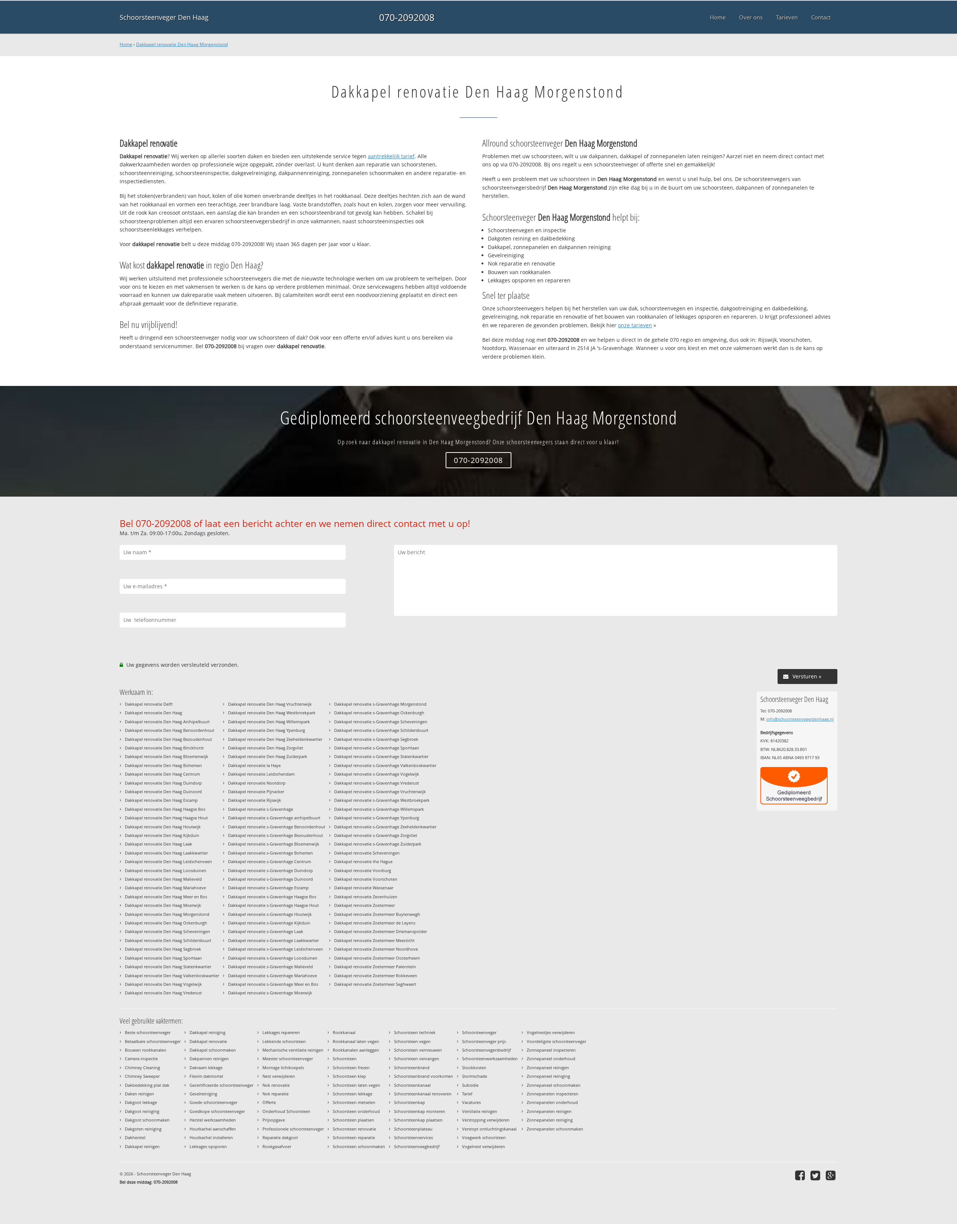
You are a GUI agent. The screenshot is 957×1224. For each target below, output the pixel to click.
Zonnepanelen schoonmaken (555, 1129)
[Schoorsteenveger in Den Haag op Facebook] (801, 1175)
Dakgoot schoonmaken (147, 1120)
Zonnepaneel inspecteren (551, 1050)
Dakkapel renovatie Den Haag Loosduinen (165, 870)
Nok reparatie (275, 1093)
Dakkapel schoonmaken (213, 1050)
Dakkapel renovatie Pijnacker (256, 791)
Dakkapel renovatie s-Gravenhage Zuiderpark (377, 844)
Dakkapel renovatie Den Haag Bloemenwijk (166, 756)
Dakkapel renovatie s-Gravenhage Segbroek (376, 739)
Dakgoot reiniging (142, 1111)
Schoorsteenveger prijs (484, 1041)
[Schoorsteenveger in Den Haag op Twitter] (816, 1175)
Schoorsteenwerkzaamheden (490, 1058)
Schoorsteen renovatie (354, 1129)
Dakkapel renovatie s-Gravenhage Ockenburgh (379, 712)
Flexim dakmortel (206, 1076)
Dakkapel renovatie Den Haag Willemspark (269, 721)
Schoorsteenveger (479, 1032)
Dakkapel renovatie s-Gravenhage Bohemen (270, 853)
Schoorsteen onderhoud (356, 1111)
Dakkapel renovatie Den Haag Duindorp (163, 783)
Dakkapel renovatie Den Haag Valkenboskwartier (172, 975)
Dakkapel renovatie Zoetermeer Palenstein (375, 966)
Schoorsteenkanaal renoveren (423, 1093)
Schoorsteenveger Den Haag (164, 17)
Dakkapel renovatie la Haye (254, 765)
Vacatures (471, 1102)
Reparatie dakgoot (280, 1137)
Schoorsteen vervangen (416, 1058)
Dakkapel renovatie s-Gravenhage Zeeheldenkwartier (385, 826)
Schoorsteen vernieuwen (418, 1050)
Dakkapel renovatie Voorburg (362, 870)
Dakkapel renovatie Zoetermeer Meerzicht (374, 940)
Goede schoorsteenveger (213, 1102)
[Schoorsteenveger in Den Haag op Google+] (831, 1175)
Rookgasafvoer (276, 1146)
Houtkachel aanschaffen (213, 1129)
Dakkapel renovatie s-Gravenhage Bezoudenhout (275, 835)
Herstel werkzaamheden (213, 1120)
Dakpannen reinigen (209, 1058)
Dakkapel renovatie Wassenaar (363, 887)
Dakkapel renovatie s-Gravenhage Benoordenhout (276, 826)
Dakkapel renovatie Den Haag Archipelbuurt (167, 721)
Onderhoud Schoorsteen (286, 1111)
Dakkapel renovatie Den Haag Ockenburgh (166, 923)
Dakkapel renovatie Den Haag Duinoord (163, 791)
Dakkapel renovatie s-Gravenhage (260, 809)
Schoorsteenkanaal (412, 1085)
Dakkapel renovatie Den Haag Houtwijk (163, 826)
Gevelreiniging (203, 1093)
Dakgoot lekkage (141, 1102)
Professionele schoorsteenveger (293, 1129)
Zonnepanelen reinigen (549, 1111)
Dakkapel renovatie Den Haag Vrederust (163, 993)
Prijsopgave (273, 1120)
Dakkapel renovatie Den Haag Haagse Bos (165, 809)
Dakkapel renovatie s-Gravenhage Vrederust (376, 783)
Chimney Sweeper (142, 1076)
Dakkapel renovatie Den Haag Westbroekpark (272, 712)
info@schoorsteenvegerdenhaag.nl (800, 719)
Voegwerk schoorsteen (484, 1137)
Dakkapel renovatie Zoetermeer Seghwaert (375, 984)
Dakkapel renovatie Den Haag (153, 712)
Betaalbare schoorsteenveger (153, 1041)
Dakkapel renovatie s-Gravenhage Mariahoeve (272, 975)
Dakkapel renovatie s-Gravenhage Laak (265, 931)
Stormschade (474, 1076)
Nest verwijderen (278, 1076)
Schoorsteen (345, 1058)
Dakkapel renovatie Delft (149, 704)
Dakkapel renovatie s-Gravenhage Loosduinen (272, 958)
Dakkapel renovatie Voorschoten (365, 879)
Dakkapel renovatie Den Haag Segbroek (163, 949)
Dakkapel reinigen (142, 1146)
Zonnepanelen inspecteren (552, 1093)
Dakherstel (135, 1137)
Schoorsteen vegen (412, 1041)
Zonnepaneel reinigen (548, 1067)
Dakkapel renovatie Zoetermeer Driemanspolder (380, 931)
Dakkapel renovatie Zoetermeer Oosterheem (377, 958)
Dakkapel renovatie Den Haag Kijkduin (162, 835)
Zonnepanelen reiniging (550, 1120)
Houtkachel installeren (211, 1137)
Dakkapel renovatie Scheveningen (367, 853)
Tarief (467, 1093)
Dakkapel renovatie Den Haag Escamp (161, 800)
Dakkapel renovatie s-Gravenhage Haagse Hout (273, 905)
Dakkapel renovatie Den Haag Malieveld (163, 879)
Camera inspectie (141, 1058)
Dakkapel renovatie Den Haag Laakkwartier (166, 853)
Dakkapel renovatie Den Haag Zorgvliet (265, 748)
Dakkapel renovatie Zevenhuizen (365, 896)
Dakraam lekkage (206, 1067)
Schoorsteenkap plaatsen (418, 1120)
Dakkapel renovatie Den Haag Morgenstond (182, 44)
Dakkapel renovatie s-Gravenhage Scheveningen (380, 721)
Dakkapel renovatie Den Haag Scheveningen (167, 931)
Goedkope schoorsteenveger (217, 1111)
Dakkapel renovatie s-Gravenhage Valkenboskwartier (385, 765)
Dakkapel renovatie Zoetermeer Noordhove (376, 949)
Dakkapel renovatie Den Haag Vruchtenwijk (270, 704)
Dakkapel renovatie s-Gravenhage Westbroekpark (382, 800)
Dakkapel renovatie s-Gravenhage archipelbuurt (274, 817)
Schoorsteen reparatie (354, 1137)
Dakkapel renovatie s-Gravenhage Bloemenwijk (273, 844)
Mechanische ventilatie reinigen (292, 1050)
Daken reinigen (139, 1093)
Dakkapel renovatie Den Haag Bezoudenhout (168, 739)
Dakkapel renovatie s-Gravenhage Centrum (269, 861)
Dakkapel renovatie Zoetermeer (364, 905)
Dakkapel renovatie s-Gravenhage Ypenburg (376, 817)
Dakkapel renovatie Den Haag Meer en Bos (166, 896)
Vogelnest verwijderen (483, 1146)
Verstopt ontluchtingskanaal (489, 1129)
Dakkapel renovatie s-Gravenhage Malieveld (270, 966)
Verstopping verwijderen (486, 1120)
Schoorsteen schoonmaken (359, 1146)
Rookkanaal (344, 1032)
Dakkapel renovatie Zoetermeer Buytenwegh (377, 914)
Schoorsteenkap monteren (419, 1111)
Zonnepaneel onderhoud (551, 1058)
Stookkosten (474, 1067)
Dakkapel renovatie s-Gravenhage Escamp (268, 887)
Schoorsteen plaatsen (353, 1120)
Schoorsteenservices (413, 1137)
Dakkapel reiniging (207, 1032)
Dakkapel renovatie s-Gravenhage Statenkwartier (381, 756)
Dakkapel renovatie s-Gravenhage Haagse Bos (272, 896)
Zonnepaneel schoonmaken (554, 1085)
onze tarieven (635, 325)
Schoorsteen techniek (415, 1032)
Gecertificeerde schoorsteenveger (221, 1085)
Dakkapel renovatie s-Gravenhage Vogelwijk (376, 774)
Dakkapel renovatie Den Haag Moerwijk (163, 905)
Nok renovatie (276, 1085)
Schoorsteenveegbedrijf (417, 1146)
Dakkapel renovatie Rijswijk (254, 800)
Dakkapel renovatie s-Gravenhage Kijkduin (269, 923)
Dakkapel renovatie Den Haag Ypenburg (266, 730)
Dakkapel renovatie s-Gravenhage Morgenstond (380, 704)
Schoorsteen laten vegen (356, 1085)
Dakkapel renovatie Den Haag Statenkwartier (168, 966)
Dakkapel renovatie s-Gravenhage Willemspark (379, 809)
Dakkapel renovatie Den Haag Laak (158, 844)
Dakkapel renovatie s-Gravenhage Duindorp (270, 870)
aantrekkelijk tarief (391, 156)
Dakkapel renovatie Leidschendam (261, 774)
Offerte (269, 1102)
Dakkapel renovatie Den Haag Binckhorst (164, 748)
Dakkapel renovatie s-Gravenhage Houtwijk (270, 914)
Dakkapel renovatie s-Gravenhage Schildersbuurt (381, 730)
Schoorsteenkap (409, 1102)
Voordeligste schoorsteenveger (556, 1041)
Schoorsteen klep (349, 1076)
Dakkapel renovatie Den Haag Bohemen (163, 765)
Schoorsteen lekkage (352, 1093)
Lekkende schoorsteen (284, 1041)
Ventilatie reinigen (479, 1111)
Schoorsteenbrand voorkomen (423, 1076)
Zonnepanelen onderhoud (552, 1102)
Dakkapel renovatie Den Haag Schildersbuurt (168, 940)
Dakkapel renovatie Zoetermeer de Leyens (374, 923)
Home (126, 44)
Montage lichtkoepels (283, 1067)
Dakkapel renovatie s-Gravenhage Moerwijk (270, 993)
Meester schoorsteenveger (287, 1058)
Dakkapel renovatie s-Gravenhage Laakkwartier (273, 940)
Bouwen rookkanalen (145, 1050)
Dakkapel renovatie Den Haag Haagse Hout (166, 817)
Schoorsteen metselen (354, 1102)
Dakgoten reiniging (143, 1129)
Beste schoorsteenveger (147, 1032)
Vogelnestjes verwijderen (551, 1032)
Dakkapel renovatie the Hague (363, 861)
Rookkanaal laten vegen (356, 1041)
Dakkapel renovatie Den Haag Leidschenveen (168, 861)
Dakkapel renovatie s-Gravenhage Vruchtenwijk (380, 791)
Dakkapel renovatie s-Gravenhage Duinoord (270, 879)
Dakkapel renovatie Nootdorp (257, 783)
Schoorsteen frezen (351, 1067)
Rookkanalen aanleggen (356, 1050)
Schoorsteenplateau (413, 1129)
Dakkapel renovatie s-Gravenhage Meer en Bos (273, 984)
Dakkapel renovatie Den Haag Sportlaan (163, 958)
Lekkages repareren (281, 1032)
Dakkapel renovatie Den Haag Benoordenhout (169, 730)
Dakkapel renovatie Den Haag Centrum (162, 774)
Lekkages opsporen (208, 1146)
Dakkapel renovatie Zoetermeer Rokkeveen (375, 975)
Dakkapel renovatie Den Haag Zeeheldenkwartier (275, 739)
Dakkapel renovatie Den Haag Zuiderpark (267, 756)
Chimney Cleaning (142, 1067)
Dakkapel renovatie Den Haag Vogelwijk (163, 984)
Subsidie (470, 1085)
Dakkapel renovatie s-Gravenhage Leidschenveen (275, 949)
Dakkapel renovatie (208, 1041)
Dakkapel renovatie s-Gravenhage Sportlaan (376, 748)
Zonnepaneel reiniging (548, 1076)
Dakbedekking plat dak (147, 1085)
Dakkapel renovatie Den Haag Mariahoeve (165, 887)
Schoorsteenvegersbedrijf (486, 1050)
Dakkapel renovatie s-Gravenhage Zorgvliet (375, 835)
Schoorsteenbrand (412, 1067)
